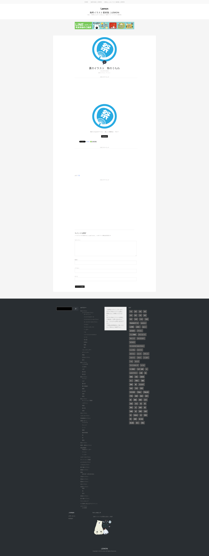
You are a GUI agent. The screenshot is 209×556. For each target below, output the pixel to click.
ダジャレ (132, 354)
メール (77, 268)
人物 (141, 373)
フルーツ (132, 357)
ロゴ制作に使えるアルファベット (89, 503)
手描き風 (146, 392)
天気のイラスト (84, 476)
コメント (77, 240)
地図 (142, 380)
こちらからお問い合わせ (115, 321)
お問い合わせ (71, 516)
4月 (145, 311)
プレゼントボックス (89, 327)
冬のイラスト (83, 311)
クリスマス (85, 422)
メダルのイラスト (85, 464)
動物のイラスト (84, 469)
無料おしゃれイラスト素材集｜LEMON (114, 2)
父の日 (84, 391)
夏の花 (84, 383)
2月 (136, 311)
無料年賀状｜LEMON (96, 2)
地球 (83, 488)
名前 (76, 259)
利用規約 (113, 325)
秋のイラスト (83, 399)
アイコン (108, 73)
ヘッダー (86, 329)
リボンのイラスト (85, 415)
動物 (83, 430)
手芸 (131, 396)
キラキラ (132, 342)
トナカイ (86, 324)
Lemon (104, 549)
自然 (83, 393)
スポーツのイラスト (85, 457)
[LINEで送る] (93, 141)
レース (142, 365)
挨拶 (136, 396)
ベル (85, 332)
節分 (83, 360)
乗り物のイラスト (85, 467)
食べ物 (141, 419)
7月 (79, 175)
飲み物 (131, 423)
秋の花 (84, 408)
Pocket (87, 141)
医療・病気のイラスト (86, 445)
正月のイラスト (86, 357)
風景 (135, 419)
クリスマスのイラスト (88, 312)
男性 (131, 407)
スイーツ (139, 350)
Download (104, 136)
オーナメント (87, 314)
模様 (140, 400)
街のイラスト (83, 442)
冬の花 (85, 339)
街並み (85, 342)
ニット (84, 427)
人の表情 (84, 508)
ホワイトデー (85, 352)
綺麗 (131, 411)
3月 (140, 311)
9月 (131, 319)
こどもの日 (85, 364)
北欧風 (142, 377)
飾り (85, 347)
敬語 (141, 396)
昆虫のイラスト (84, 479)
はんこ (144, 327)
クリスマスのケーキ (89, 317)
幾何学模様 (85, 432)
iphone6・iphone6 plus (88, 474)
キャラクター (140, 338)
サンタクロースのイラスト (91, 322)
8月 (145, 315)
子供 (136, 388)
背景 (140, 411)
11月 (141, 319)
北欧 (136, 377)
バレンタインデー (86, 350)
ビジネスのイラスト (85, 462)
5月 (131, 315)
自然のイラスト (84, 486)
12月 (146, 319)
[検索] (75, 309)
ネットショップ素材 (87, 400)
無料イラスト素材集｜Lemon (104, 12)
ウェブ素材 (133, 334)
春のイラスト (83, 362)
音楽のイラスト (84, 496)
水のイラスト (83, 484)
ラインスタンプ (84, 501)
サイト (76, 276)
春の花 (84, 371)
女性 (131, 388)
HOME (86, 2)
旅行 (146, 396)
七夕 (83, 381)
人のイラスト (83, 506)
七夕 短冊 (140, 369)
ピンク (139, 354)
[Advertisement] (90, 89)
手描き (139, 392)
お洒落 (131, 327)
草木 (83, 493)
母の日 (84, 374)
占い (131, 380)
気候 (131, 403)
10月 (136, 319)
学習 (141, 388)
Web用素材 (83, 448)
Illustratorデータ (134, 323)
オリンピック (142, 334)
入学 (83, 369)
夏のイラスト (101, 73)
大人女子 (141, 384)
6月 (136, 315)
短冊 (140, 407)
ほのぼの (132, 330)
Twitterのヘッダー (86, 449)
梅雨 (83, 388)
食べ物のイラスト (85, 498)
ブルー (139, 357)
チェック (84, 425)
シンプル (132, 350)
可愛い (137, 380)
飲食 (85, 344)
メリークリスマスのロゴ (90, 334)
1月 (131, 311)
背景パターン (83, 420)
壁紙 (81, 472)
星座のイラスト (84, 481)
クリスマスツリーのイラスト (91, 319)
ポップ (137, 361)
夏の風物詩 (85, 386)
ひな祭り (84, 366)
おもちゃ (143, 323)
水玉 (136, 403)
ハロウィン (85, 403)
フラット (146, 354)
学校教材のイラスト (85, 418)
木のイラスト (83, 413)
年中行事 (132, 392)
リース (85, 337)
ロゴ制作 (132, 369)
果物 (83, 355)
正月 (145, 400)
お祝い (138, 327)
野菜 (145, 415)
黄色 (142, 423)
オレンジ (132, 338)
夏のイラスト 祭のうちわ (104, 68)
